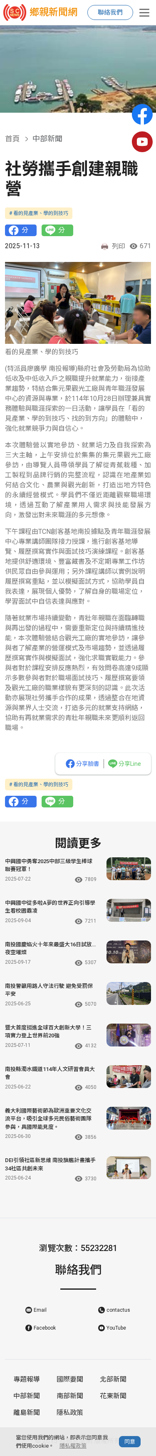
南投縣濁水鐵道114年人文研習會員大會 (50, 1073)
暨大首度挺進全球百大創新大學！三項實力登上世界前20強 (48, 1031)
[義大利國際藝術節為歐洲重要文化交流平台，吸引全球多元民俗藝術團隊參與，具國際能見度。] (128, 1118)
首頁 (12, 138)
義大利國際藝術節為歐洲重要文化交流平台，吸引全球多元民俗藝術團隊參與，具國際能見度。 (48, 1119)
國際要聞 (70, 1379)
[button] (75, 104)
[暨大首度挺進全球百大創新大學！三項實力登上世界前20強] (128, 1035)
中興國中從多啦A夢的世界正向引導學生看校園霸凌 (50, 907)
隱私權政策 (73, 1446)
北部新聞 (113, 1379)
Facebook (45, 1328)
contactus (118, 1310)
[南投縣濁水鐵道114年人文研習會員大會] (128, 1076)
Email (40, 1310)
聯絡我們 (110, 12)
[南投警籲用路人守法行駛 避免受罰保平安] (128, 993)
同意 (129, 1442)
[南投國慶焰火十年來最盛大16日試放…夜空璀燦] (128, 951)
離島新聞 (26, 1413)
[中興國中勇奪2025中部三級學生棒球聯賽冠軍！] (128, 868)
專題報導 (26, 1379)
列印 (118, 246)
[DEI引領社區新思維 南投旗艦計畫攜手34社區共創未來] (128, 1167)
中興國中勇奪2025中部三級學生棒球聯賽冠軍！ (48, 865)
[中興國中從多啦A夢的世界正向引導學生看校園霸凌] (128, 910)
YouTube (116, 1328)
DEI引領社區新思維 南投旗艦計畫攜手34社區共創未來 (50, 1164)
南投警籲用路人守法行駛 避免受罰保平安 (49, 990)
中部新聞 (26, 1396)
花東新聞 (113, 1396)
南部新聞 (70, 1396)
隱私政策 (70, 1413)
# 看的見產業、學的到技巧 (38, 213)
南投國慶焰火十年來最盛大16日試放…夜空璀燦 (50, 948)
